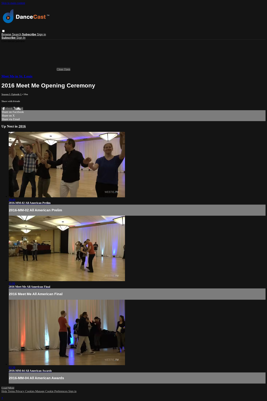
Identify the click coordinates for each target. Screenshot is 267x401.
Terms (12, 391)
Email (19, 108)
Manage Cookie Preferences (51, 391)
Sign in (41, 34)
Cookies (30, 391)
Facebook (7, 108)
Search (17, 34)
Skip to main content (13, 3)
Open (67, 69)
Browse (6, 34)
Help (4, 391)
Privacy (20, 391)
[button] (3, 31)
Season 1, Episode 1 (11, 94)
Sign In (20, 37)
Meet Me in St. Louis (16, 76)
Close (60, 69)
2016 (22, 126)
